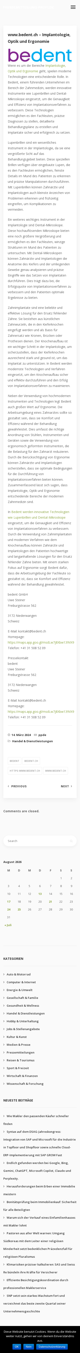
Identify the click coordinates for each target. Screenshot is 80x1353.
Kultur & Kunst (17, 1037)
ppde (42, 735)
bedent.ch (31, 761)
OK (17, 1346)
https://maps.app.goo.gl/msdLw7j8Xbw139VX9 (41, 642)
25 (19, 909)
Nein (29, 1346)
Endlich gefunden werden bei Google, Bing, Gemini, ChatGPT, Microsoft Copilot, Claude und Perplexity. (37, 1170)
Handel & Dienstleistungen (32, 741)
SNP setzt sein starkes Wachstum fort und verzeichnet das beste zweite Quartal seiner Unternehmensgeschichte (34, 1303)
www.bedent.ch (55, 770)
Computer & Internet (21, 982)
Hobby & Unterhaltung (23, 1021)
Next (65, 786)
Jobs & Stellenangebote (23, 1029)
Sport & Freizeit (18, 1068)
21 (50, 902)
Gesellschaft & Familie (22, 998)
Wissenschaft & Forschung (25, 1084)
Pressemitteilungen (20, 1052)
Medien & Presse (18, 1045)
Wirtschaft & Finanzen (22, 1076)
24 (8, 909)
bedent (14, 761)
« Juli (8, 925)
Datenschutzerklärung (52, 1346)
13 (40, 894)
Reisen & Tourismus (20, 1060)
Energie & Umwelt (19, 990)
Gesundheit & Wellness (23, 1006)
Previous (19, 786)
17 (8, 902)
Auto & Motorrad (19, 974)
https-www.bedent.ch (25, 770)
